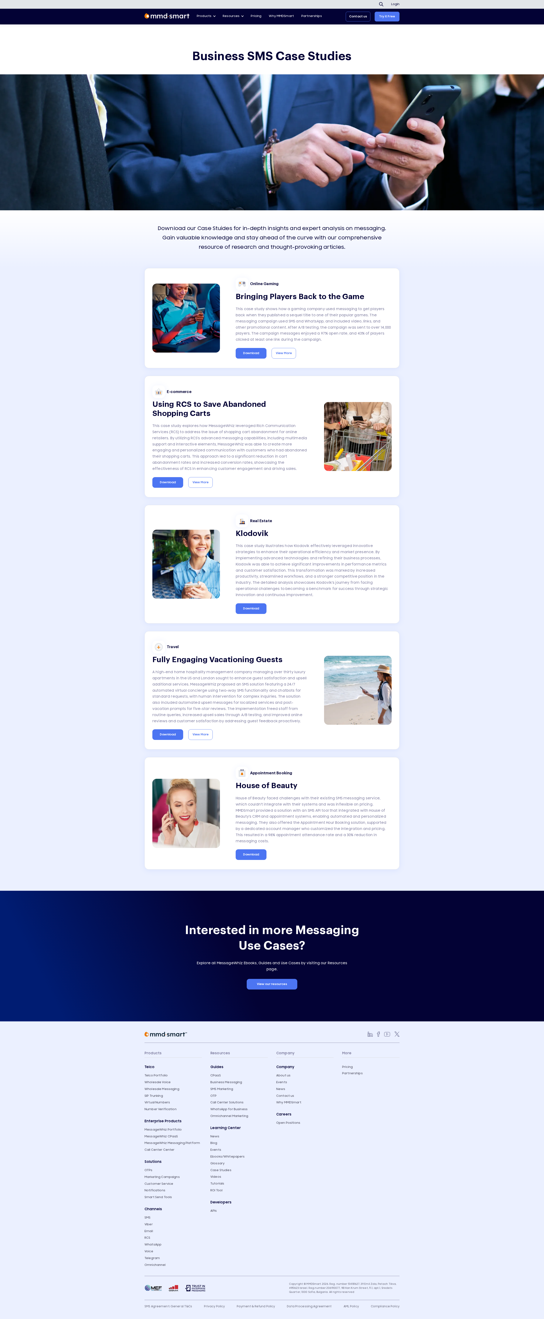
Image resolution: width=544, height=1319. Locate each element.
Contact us (358, 16)
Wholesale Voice (157, 1082)
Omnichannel (155, 1265)
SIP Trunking (153, 1096)
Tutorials (217, 1183)
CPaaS (215, 1075)
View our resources (272, 984)
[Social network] (370, 1034)
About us (283, 1075)
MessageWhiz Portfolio (163, 1129)
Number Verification (160, 1109)
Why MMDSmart (281, 16)
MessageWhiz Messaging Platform (172, 1143)
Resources (231, 16)
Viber (148, 1224)
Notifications (154, 1190)
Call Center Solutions (227, 1102)
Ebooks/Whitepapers (227, 1156)
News (215, 1136)
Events (215, 1150)
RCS (147, 1238)
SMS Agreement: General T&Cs (168, 1306)
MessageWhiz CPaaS (161, 1136)
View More (284, 353)
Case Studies (220, 1170)
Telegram (152, 1258)
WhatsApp (153, 1244)
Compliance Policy (385, 1306)
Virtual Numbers (157, 1102)
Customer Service (158, 1184)
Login (395, 4)
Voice (148, 1251)
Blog (213, 1143)
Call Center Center (159, 1150)
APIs (213, 1211)
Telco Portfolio (156, 1075)
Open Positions (288, 1123)
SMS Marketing (221, 1089)
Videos (215, 1177)
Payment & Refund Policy (256, 1306)
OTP (213, 1096)
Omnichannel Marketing (229, 1116)
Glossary (217, 1163)
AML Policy (351, 1306)
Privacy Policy (214, 1306)
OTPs (148, 1170)
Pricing (256, 16)
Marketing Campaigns (162, 1177)
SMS (147, 1217)
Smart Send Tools (158, 1197)
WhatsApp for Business (229, 1109)
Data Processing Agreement (309, 1306)
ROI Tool (216, 1190)
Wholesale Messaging (161, 1089)
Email (148, 1231)
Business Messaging (226, 1082)
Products (204, 16)
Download (251, 353)
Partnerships (311, 16)
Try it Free (387, 16)
